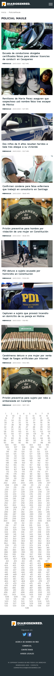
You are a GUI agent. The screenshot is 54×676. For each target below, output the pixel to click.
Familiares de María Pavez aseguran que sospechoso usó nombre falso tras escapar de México (26, 101)
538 (27, 607)
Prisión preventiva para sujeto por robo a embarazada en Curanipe (26, 399)
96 (27, 442)
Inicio (3, 12)
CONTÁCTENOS (27, 649)
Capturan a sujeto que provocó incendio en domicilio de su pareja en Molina (25, 314)
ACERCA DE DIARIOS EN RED (27, 642)
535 (31, 605)
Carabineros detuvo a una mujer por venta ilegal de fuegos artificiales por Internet (27, 357)
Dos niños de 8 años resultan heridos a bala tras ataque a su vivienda (25, 145)
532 (6, 605)
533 (14, 605)
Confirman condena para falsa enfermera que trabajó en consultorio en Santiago (25, 187)
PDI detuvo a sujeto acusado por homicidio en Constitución (21, 272)
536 (39, 605)
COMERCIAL (27, 645)
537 (47, 605)
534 (23, 605)
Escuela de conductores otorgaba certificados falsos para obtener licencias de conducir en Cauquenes (26, 56)
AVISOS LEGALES (27, 653)
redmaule (6, 63)
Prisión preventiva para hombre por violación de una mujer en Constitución (25, 230)
